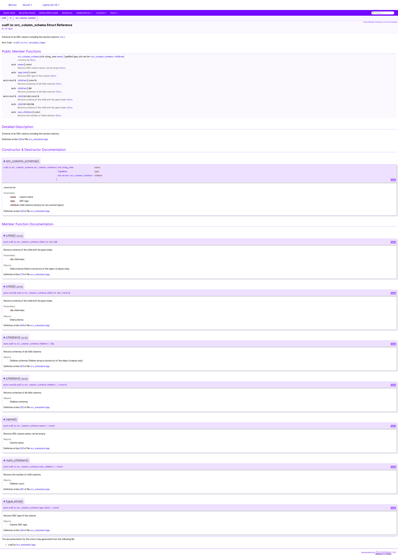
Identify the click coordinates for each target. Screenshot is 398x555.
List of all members (390, 22)
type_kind (23, 72)
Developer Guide (48, 12)
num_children (25, 112)
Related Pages (27, 12)
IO (3, 29)
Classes (100, 12)
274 (22, 274)
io (11, 18)
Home (13, 5)
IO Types (9, 29)
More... (63, 37)
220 (20, 139)
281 (22, 489)
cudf (4, 18)
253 (22, 407)
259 (22, 366)
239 (22, 448)
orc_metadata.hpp (38, 139)
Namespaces (83, 12)
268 (22, 325)
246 (22, 530)
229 (22, 211)
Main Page (9, 12)
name (59, 56)
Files (113, 12)
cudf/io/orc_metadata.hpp (29, 42)
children (119, 56)
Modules (67, 12)
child (20, 96)
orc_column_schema (26, 18)
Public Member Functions (372, 22)
